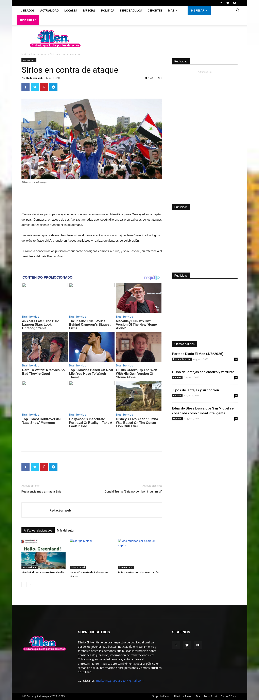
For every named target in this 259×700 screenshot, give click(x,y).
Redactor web (34, 77)
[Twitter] (228, 3)
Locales (70, 10)
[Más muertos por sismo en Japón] (140, 554)
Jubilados (27, 10)
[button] (237, 11)
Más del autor (65, 530)
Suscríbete (27, 20)
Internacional (38, 54)
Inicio (24, 54)
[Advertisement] (92, 198)
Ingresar (197, 10)
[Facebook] (221, 3)
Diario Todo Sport (206, 696)
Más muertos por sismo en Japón (138, 572)
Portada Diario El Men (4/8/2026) (197, 354)
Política (107, 10)
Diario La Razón (183, 696)
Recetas (177, 377)
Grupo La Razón (161, 696)
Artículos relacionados (38, 530)
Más (171, 10)
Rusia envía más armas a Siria (41, 491)
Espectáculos (131, 10)
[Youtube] (234, 3)
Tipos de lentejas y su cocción (195, 390)
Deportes (155, 10)
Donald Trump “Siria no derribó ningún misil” (133, 491)
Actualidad (49, 10)
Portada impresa (181, 359)
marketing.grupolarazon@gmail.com (119, 680)
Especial (89, 10)
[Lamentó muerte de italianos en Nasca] (92, 554)
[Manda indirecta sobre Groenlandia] (43, 554)
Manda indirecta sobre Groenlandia (42, 572)
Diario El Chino (229, 696)
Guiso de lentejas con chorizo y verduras (203, 372)
